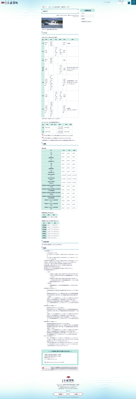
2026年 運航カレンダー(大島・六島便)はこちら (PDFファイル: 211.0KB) (58, 135)
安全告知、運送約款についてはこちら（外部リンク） (53, 244)
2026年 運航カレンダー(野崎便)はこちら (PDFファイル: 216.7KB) (57, 138)
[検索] (129, 3)
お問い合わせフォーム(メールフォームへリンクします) (54, 362)
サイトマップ (68, 390)
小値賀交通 (87, 10)
